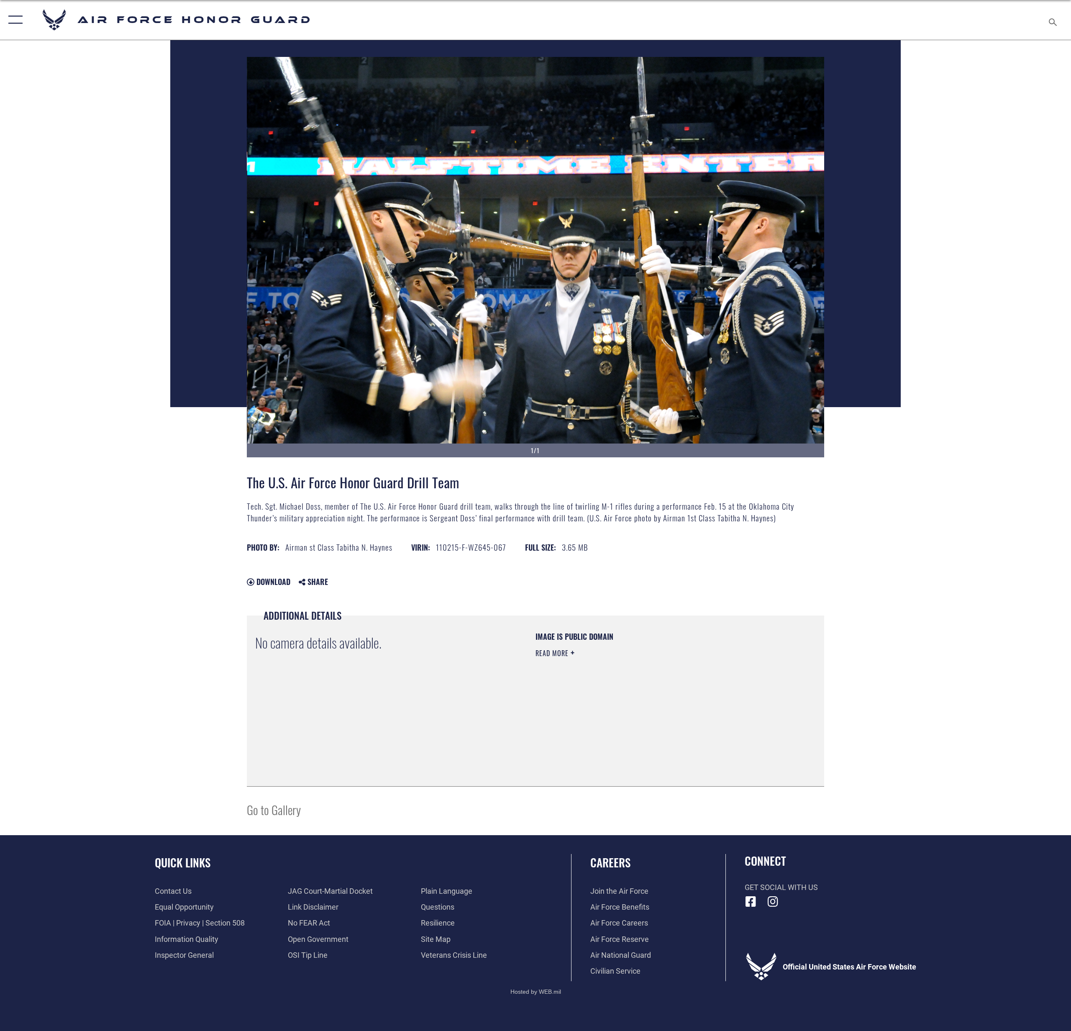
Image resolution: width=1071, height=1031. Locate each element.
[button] (13, 20)
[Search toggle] (1053, 20)
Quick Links (182, 862)
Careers (610, 862)
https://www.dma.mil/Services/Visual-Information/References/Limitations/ (634, 706)
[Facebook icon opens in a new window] (751, 901)
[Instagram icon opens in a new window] (772, 901)
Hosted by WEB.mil (535, 991)
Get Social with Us (781, 887)
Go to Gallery (274, 809)
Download (272, 581)
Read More (553, 653)
